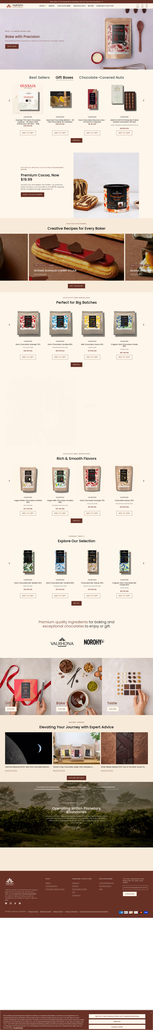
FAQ (73, 892)
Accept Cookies (117, 1027)
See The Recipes (40, 274)
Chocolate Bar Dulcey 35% (92, 583)
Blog (101, 889)
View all (77, 141)
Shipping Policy (46, 912)
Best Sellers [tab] (39, 77)
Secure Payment (27, 863)
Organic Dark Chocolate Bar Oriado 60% (124, 584)
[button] (51, 6)
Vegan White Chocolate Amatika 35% (28, 501)
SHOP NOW (90, 406)
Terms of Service (71, 912)
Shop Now (11, 46)
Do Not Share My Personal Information (94, 912)
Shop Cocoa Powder (32, 194)
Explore (12, 709)
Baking (48, 883)
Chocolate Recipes (106, 883)
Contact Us (76, 895)
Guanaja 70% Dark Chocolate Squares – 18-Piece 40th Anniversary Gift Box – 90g (28, 122)
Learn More (76, 827)
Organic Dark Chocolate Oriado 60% (124, 345)
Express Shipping (93, 863)
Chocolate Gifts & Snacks (55, 889)
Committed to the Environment (48, 787)
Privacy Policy (33, 912)
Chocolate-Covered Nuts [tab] (101, 77)
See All (78, 604)
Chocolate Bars (51, 886)
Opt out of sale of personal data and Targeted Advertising (117, 1016)
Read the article (11, 770)
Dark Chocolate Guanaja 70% (28, 344)
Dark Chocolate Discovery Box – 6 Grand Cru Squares (92, 121)
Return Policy (58, 912)
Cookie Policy (18, 1028)
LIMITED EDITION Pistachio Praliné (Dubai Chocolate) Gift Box (124, 121)
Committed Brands (125, 863)
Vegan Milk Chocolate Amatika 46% (60, 501)
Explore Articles (76, 778)
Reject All (117, 1021)
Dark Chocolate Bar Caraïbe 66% (60, 583)
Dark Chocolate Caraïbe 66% (60, 344)
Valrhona (75, 883)
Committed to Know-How (76, 787)
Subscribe (130, 894)
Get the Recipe (76, 286)
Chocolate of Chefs (79, 889)
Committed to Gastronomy (105, 787)
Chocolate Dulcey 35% (124, 500)
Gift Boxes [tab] (64, 77)
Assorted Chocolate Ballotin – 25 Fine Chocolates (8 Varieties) (60, 121)
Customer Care (60, 863)
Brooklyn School (105, 886)
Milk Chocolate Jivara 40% (92, 344)
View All (77, 365)
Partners (75, 886)
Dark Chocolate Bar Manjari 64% (28, 583)
